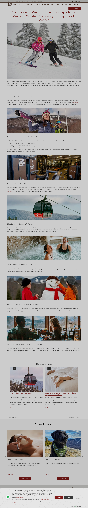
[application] (44, 498)
